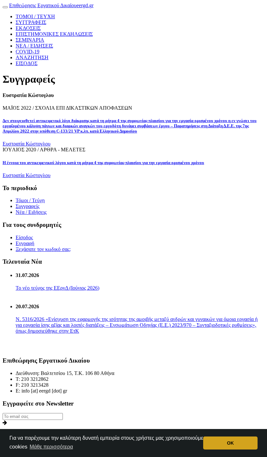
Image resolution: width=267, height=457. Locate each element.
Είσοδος (24, 237)
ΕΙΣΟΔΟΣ (26, 63)
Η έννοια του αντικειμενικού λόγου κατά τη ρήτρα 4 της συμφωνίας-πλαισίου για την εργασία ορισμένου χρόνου (103, 162)
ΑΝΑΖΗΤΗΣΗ (32, 57)
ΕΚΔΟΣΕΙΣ (28, 28)
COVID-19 (27, 51)
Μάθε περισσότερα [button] (51, 447)
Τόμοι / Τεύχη (30, 200)
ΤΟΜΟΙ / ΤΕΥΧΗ (35, 16)
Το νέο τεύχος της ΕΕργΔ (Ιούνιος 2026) (57, 288)
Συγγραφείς (27, 206)
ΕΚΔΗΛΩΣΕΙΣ (54, 34)
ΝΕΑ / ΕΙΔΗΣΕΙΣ (34, 45)
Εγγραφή (25, 243)
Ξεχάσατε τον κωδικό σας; (43, 249)
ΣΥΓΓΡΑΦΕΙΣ (31, 22)
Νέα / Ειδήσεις (31, 212)
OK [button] (230, 443)
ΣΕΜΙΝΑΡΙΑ (30, 40)
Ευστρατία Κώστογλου (26, 143)
